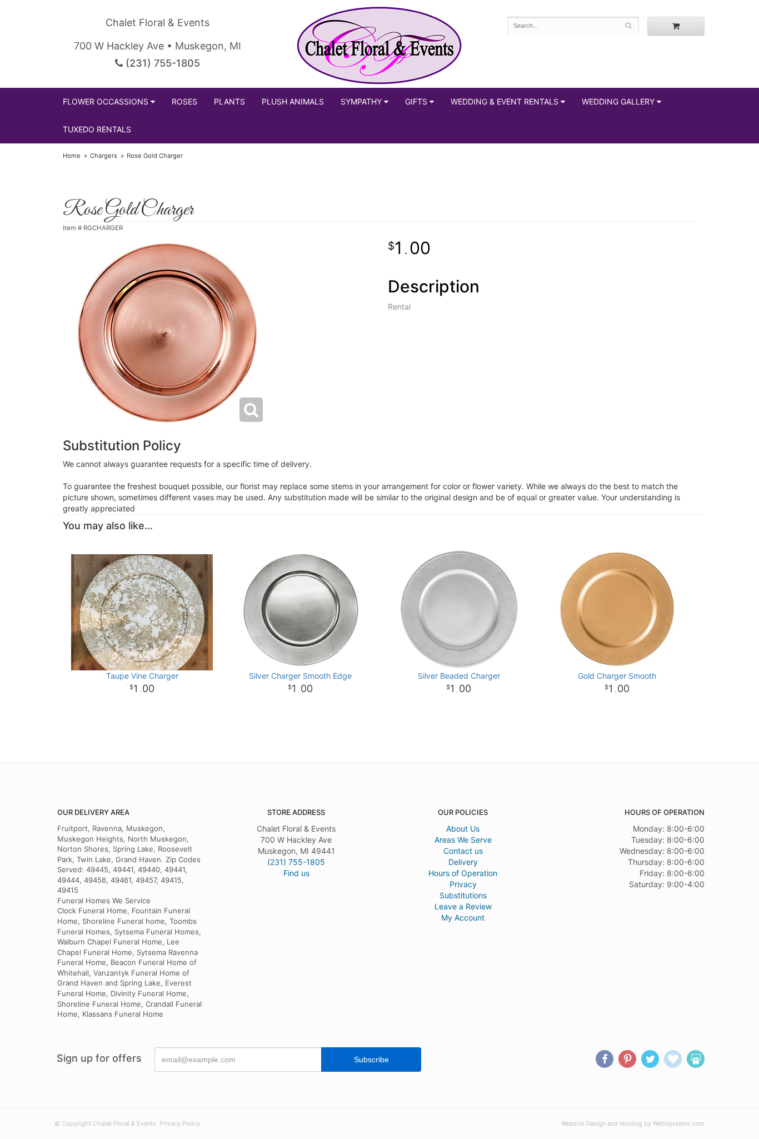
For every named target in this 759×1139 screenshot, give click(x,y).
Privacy (463, 884)
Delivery (463, 862)
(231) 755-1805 (161, 63)
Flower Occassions (105, 101)
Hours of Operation (462, 873)
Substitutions (463, 895)
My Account (463, 917)
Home (72, 156)
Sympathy (361, 101)
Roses (184, 101)
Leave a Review (463, 906)
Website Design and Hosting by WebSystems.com (633, 1123)
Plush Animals (293, 101)
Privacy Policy (179, 1123)
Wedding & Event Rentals (504, 101)
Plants (229, 101)
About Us (463, 828)
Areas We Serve (463, 839)
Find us (296, 873)
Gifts (416, 101)
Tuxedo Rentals (97, 129)
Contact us (463, 851)
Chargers (103, 156)
